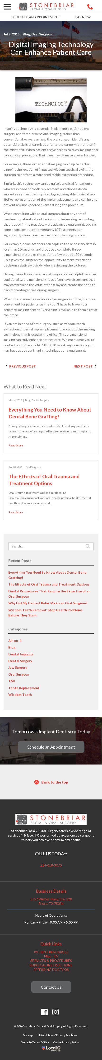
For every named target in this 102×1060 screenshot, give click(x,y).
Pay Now (83, 17)
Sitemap (27, 1035)
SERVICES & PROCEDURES (51, 960)
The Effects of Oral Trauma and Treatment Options (48, 584)
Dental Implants (21, 654)
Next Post (83, 366)
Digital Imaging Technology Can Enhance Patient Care (51, 48)
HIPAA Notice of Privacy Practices (57, 1035)
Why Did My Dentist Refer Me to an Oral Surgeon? (47, 603)
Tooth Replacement (24, 688)
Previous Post (22, 366)
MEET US (51, 956)
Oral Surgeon (41, 34)
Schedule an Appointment (35, 17)
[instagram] (56, 1012)
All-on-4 (14, 641)
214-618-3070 (51, 865)
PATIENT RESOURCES (51, 952)
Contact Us (51, 987)
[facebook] (45, 1012)
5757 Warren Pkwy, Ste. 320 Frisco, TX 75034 (51, 901)
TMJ (11, 681)
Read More (16, 445)
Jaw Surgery (17, 667)
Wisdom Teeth (20, 694)
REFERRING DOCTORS (51, 970)
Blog (26, 34)
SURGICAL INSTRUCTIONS (51, 965)
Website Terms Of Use (35, 1042)
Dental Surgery (40, 400)
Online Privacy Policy (66, 1042)
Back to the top (54, 782)
